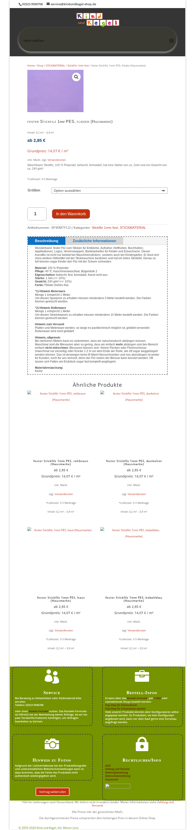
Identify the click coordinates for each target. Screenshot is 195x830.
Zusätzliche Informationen (94, 241)
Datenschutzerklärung (118, 776)
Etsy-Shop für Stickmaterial (121, 705)
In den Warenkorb (71, 214)
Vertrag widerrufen (52, 792)
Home (31, 65)
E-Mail (157, 698)
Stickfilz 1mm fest (78, 65)
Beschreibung (46, 241)
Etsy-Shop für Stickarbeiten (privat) (125, 708)
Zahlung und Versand (117, 769)
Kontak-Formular (38, 711)
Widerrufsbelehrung (116, 772)
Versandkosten (57, 160)
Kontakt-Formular (137, 698)
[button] (76, 77)
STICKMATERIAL (55, 65)
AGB (107, 765)
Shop (40, 65)
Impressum (111, 779)
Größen (34, 190)
